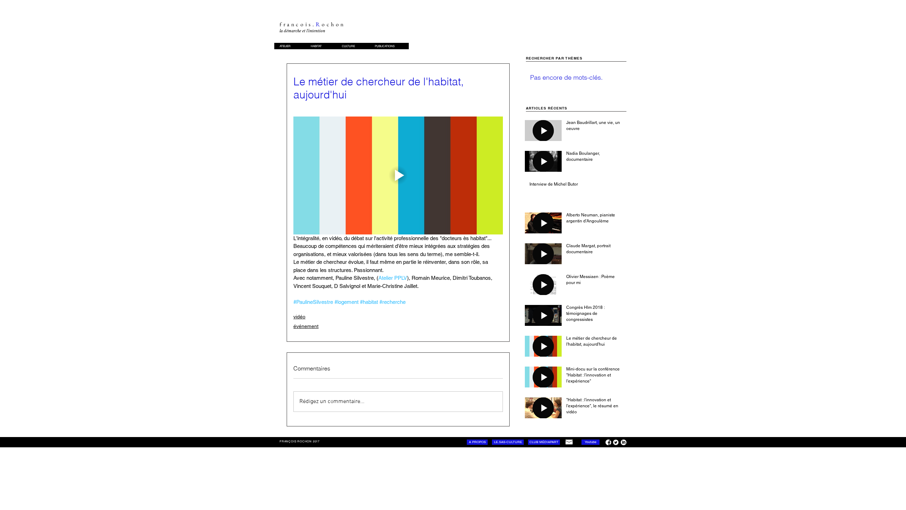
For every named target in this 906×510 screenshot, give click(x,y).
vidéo (299, 316)
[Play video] (398, 175)
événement (306, 326)
